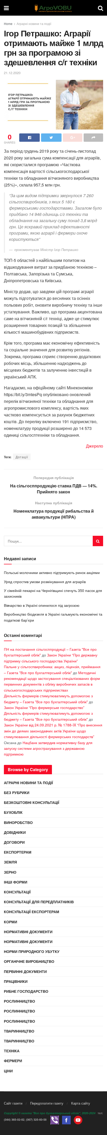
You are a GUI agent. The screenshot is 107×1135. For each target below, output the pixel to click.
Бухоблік (13, 812)
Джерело (94, 446)
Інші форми (15, 882)
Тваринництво (19, 1031)
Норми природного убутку (31, 951)
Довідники (15, 832)
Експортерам (17, 852)
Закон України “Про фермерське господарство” (44, 707)
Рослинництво (19, 1001)
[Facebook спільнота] (66, 1120)
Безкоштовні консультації (31, 802)
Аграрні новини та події (34, 23)
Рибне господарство (26, 991)
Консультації (17, 891)
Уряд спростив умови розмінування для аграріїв (45, 581)
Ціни (8, 1070)
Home (8, 23)
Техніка (11, 1050)
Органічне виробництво (29, 961)
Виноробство (18, 822)
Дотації (22, 457)
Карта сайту (80, 1103)
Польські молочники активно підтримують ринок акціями (52, 572)
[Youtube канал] (78, 1120)
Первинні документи (25, 971)
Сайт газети (13, 1103)
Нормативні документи (28, 931)
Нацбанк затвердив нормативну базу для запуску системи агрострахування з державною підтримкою (48, 748)
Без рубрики (16, 792)
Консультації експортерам (31, 911)
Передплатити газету (46, 1103)
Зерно (10, 872)
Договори (14, 842)
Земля (10, 862)
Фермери (13, 1060)
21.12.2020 (12, 72)
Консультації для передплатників (39, 901)
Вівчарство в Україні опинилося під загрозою (41, 605)
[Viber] (54, 1120)
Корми (10, 921)
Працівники (16, 981)
